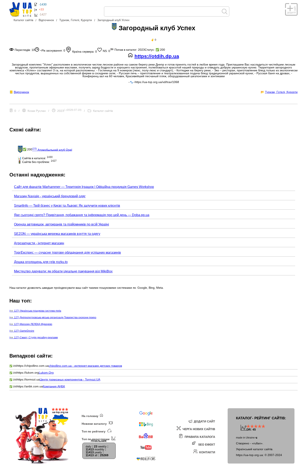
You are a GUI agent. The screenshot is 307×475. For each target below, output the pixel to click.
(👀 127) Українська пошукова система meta (35, 310)
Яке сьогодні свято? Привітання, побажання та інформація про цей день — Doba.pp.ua (81, 215)
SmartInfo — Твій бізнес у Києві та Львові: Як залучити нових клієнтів (67, 205)
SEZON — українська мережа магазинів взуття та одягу (57, 234)
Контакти (206, 452)
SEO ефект (206, 444)
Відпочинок (21, 92)
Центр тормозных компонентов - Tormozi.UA (70, 379)
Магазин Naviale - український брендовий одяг (50, 196)
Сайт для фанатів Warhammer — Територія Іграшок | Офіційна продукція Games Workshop (84, 187)
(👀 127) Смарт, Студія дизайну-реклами (33, 337)
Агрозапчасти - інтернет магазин (39, 243)
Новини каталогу (95, 423)
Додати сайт (204, 421)
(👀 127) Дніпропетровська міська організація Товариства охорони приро (52, 317)
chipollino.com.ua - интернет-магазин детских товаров (85, 365)
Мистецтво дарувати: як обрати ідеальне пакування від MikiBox (63, 271)
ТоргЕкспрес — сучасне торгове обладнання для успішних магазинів (67, 252)
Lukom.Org (46, 372)
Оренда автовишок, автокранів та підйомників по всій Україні (61, 224)
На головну (90, 415)
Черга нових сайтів (198, 429)
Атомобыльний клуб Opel (52, 149)
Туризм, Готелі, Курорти (281, 92)
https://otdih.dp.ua (156, 56)
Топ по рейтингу (94, 431)
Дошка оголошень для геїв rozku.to (41, 262)
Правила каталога (199, 436)
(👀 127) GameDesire (21, 330)
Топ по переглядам (96, 439)
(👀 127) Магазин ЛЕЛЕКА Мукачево (30, 324)
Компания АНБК (54, 386)
